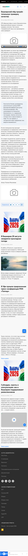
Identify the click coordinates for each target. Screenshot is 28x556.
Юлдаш (20, 1)
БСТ (8, 1)
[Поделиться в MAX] (11, 204)
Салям (3, 510)
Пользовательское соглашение (10, 469)
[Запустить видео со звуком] (14, 419)
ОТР (2, 517)
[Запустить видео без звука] (24, 424)
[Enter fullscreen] (26, 553)
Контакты (4, 466)
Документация (5, 473)
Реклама (3, 476)
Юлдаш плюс (5, 500)
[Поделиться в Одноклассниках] (16, 204)
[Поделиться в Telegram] (19, 204)
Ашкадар (3, 503)
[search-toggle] (20, 6)
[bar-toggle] (24, 6)
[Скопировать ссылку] (21, 205)
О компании (4, 459)
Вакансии (4, 462)
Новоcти (3, 1)
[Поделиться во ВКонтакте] (13, 204)
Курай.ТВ (3, 514)
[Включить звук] (24, 331)
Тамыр (3, 507)
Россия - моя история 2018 (8, 526)
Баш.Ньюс (4, 455)
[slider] (8, 46)
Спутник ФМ (14, 1)
